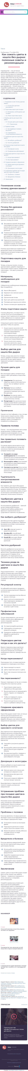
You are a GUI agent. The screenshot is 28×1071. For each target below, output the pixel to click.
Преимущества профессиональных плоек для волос (14, 1029)
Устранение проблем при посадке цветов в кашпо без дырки (14, 171)
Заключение (8, 179)
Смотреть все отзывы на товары (8, 973)
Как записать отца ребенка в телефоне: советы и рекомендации (14, 990)
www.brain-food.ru (13, 1070)
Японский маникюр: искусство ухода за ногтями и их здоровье (12, 929)
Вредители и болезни (13, 177)
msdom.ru (21, 1070)
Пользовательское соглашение (14, 1053)
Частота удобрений (12, 142)
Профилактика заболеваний (15, 151)
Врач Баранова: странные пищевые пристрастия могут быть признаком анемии (13, 983)
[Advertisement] (14, 29)
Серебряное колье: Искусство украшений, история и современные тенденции (11, 994)
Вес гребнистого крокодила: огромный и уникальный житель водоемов (13, 987)
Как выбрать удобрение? (14, 140)
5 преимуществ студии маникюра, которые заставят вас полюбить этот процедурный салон (13, 967)
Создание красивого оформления (14, 162)
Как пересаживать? (12, 159)
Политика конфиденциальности (14, 1062)
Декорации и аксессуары (14, 168)
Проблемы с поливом (13, 174)
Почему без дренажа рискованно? (12, 106)
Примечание (12, 124)
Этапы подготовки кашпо (14, 115)
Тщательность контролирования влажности (14, 133)
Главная (3, 48)
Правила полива (9, 126)
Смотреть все (24, 1004)
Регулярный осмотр (12, 149)
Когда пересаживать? (13, 157)
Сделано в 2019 (10, 1066)
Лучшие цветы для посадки (14, 122)
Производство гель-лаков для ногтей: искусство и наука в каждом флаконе (12, 948)
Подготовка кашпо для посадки (13, 109)
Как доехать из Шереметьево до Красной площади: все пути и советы (13, 998)
